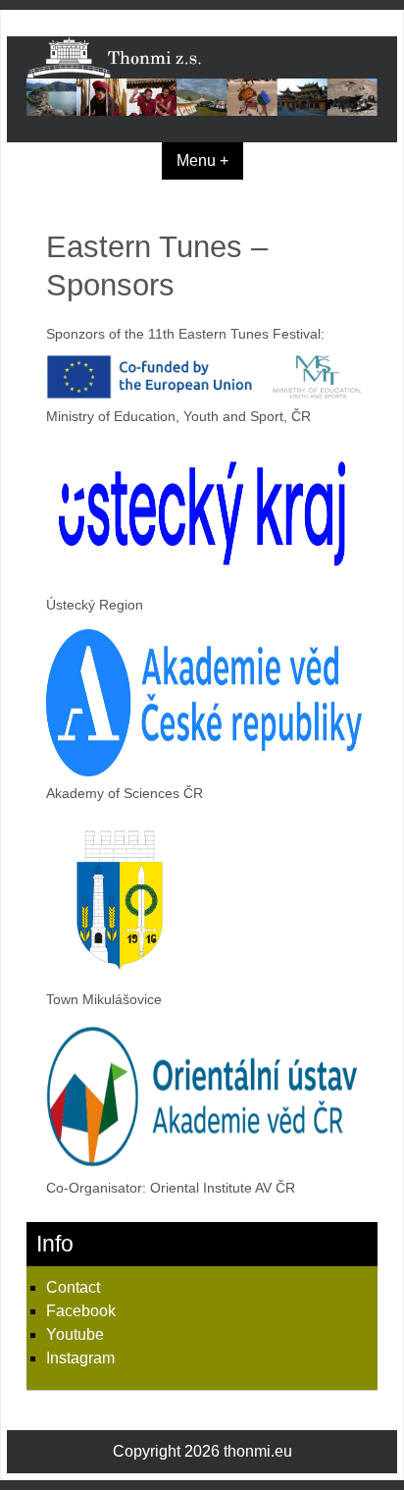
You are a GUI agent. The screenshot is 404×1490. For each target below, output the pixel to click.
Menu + (202, 160)
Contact (73, 1287)
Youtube (75, 1334)
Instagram (80, 1358)
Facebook (81, 1311)
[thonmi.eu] (202, 110)
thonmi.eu (258, 1451)
